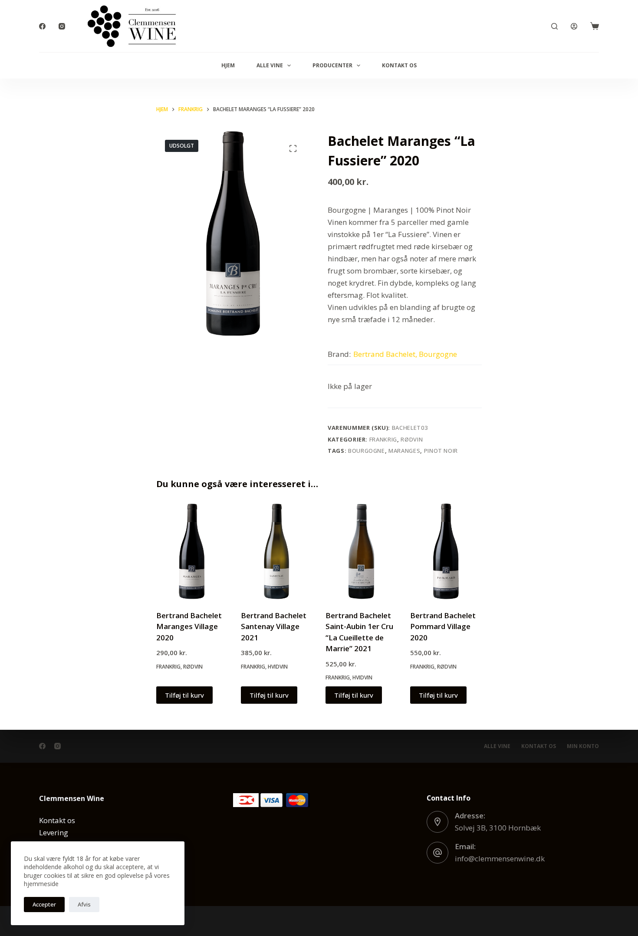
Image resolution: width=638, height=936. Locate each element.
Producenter (332, 65)
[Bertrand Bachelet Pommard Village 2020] (446, 551)
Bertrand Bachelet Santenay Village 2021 (273, 626)
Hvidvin (278, 666)
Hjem (228, 65)
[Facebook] (42, 26)
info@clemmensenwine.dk (500, 858)
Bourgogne (366, 451)
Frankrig (383, 439)
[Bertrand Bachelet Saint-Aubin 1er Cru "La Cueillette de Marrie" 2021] (361, 551)
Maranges (404, 451)
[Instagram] (62, 26)
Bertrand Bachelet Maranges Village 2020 (189, 626)
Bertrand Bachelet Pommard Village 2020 (443, 626)
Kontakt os (399, 65)
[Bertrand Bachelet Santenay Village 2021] (276, 551)
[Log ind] (574, 26)
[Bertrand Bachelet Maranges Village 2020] (192, 551)
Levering (53, 832)
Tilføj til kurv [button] (184, 695)
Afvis (84, 904)
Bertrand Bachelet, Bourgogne (405, 354)
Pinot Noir (441, 451)
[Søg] (554, 26)
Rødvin (412, 439)
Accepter (44, 904)
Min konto (583, 746)
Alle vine (270, 65)
